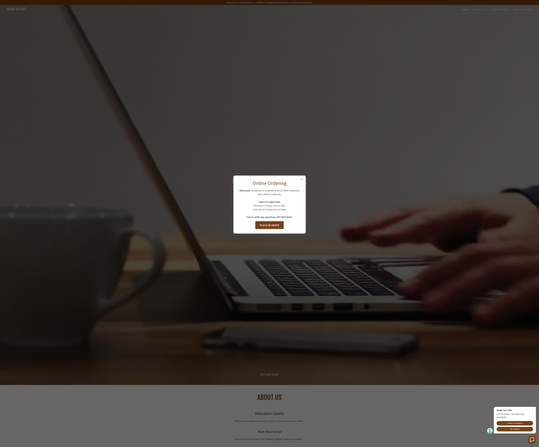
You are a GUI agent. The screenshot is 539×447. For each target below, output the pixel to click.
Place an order (269, 225)
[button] (532, 440)
